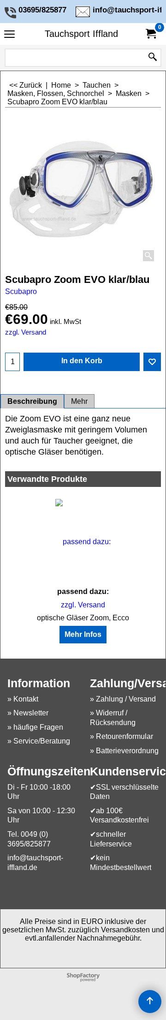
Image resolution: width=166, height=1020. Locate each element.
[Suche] (152, 58)
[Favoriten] (152, 362)
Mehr (79, 401)
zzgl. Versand (25, 332)
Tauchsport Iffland (81, 34)
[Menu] (9, 35)
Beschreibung (32, 401)
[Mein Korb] (150, 34)
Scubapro (21, 291)
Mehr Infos (83, 634)
